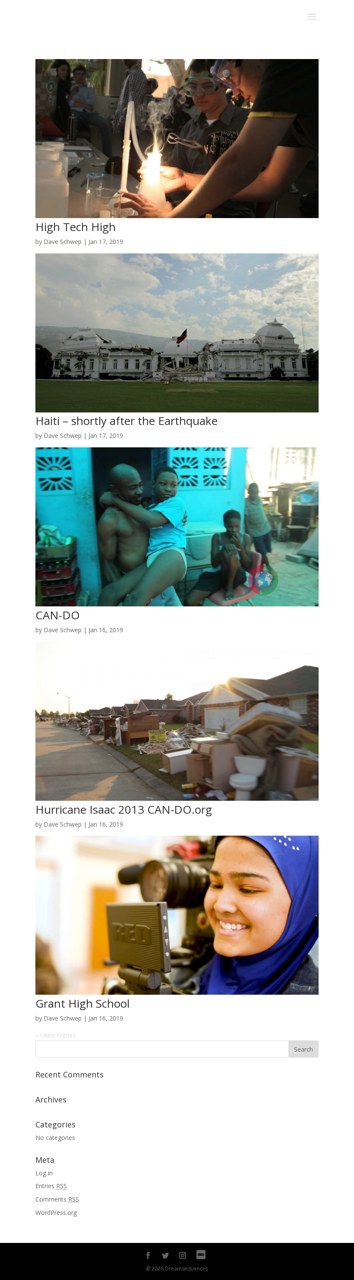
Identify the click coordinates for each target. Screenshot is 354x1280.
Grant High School (82, 1003)
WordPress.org (56, 1212)
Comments (57, 1199)
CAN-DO (57, 615)
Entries (51, 1186)
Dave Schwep (63, 241)
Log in (44, 1173)
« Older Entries (55, 1035)
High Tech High (75, 226)
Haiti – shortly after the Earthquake (126, 420)
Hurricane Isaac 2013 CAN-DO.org (123, 809)
